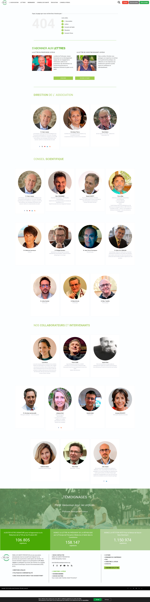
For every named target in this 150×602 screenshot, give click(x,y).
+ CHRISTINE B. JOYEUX (59, 571)
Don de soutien (134, 2)
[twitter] (42, 146)
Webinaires (31, 2)
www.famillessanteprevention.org (61, 562)
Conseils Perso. (65, 2)
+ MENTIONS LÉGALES (18, 570)
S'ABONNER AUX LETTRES (112, 567)
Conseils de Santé (43, 2)
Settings (107, 599)
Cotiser (125, 2)
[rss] (49, 146)
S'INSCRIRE (63, 78)
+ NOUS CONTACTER (58, 555)
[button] (72, 515)
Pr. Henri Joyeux (45, 132)
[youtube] (44, 146)
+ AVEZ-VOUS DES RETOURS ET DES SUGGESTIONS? (27, 575)
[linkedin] (47, 146)
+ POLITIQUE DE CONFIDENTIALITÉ (22, 573)
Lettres (23, 2)
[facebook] (39, 146)
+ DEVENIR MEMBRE (57, 574)
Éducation (54, 2)
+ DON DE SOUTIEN (57, 576)
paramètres (85, 600)
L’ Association (13, 2)
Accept (97, 599)
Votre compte (144, 2)
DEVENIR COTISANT (85, 78)
